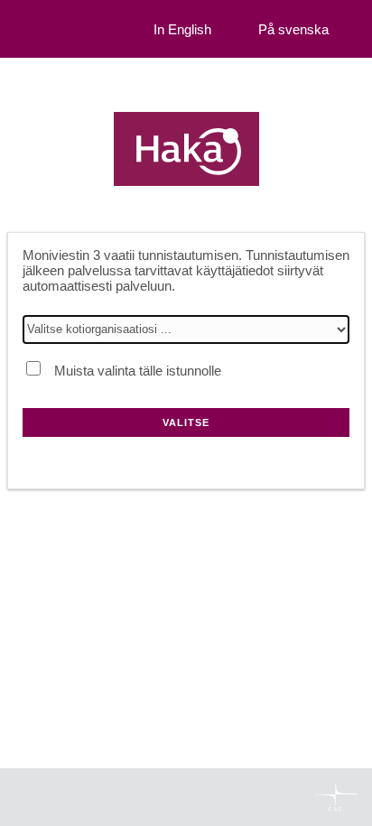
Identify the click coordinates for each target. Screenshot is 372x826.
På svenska (293, 29)
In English (182, 29)
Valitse (186, 422)
